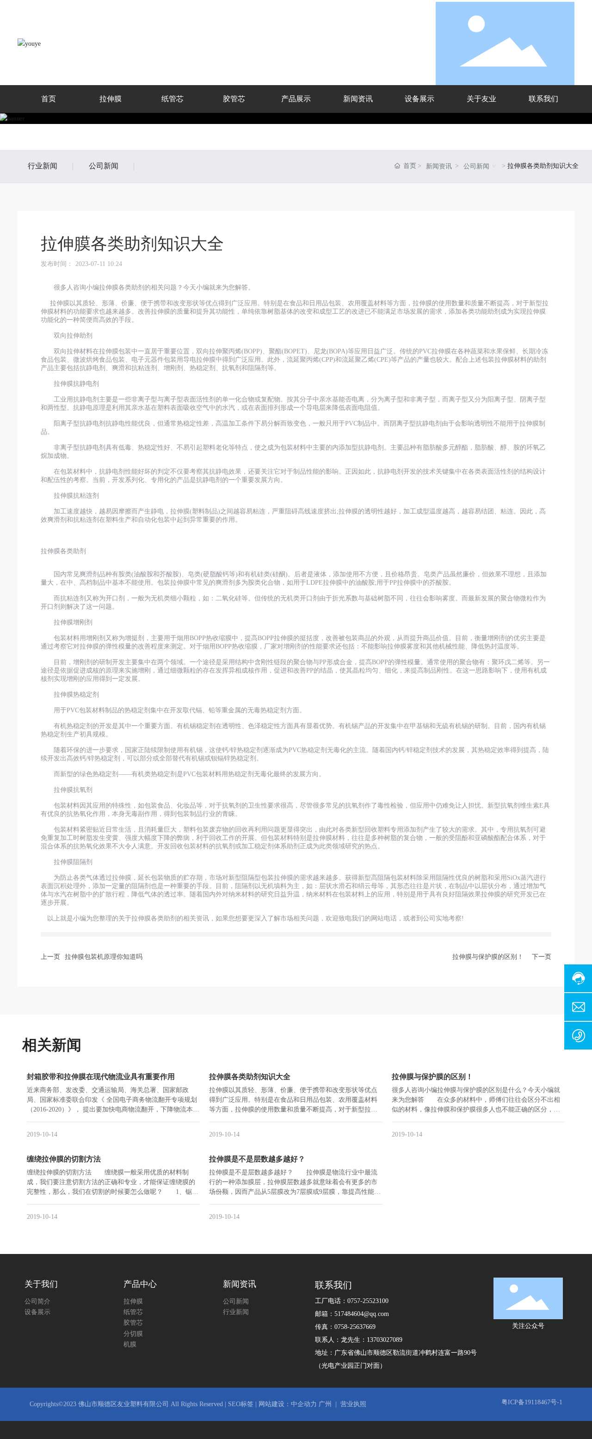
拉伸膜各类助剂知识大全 (249, 1077)
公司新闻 (103, 166)
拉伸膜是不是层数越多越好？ (257, 1159)
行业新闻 (42, 166)
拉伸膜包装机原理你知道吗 (103, 956)
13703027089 (384, 1339)
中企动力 (304, 1404)
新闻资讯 (439, 166)
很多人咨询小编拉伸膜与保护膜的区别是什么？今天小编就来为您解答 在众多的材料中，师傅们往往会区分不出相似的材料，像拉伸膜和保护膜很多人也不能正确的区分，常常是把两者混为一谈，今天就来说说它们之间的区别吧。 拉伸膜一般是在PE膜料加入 (479, 1109)
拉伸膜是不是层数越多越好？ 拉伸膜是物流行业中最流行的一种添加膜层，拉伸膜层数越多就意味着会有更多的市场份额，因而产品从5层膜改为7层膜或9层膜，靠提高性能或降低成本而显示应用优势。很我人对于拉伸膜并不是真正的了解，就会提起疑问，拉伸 (295, 1192)
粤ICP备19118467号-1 (531, 1402)
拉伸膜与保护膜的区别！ (488, 956)
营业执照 (353, 1404)
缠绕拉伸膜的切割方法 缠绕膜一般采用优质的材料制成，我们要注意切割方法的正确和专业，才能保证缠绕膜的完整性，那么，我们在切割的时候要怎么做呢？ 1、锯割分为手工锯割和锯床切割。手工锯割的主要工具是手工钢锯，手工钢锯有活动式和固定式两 (112, 1192)
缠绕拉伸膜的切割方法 (64, 1159)
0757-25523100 (367, 1300)
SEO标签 (239, 1404)
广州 (325, 1404)
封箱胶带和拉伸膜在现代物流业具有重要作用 (101, 1077)
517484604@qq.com (361, 1313)
